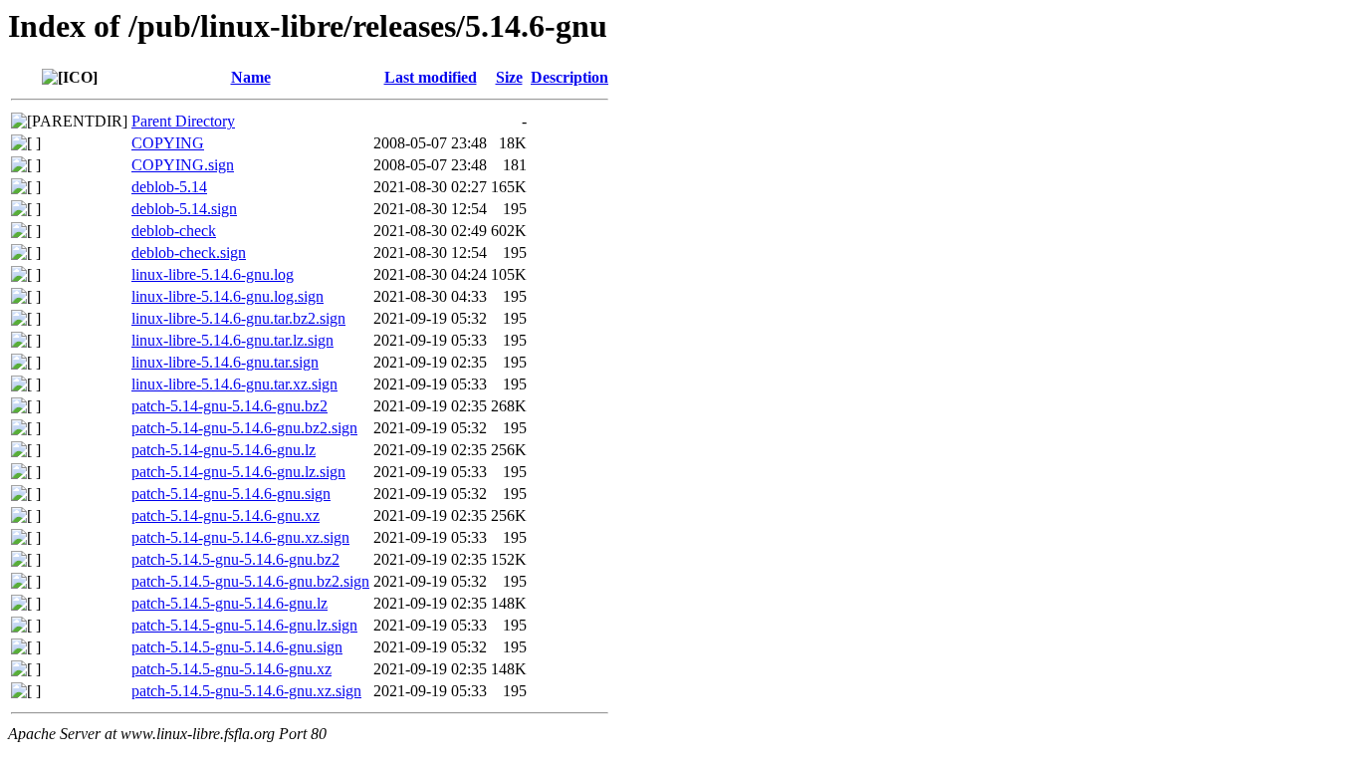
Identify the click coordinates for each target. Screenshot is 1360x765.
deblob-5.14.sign (184, 208)
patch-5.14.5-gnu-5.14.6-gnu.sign (236, 646)
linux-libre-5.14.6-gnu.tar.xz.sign (234, 384)
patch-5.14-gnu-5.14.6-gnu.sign (231, 493)
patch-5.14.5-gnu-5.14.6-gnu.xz (231, 668)
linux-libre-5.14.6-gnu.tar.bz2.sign (238, 318)
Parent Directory (183, 121)
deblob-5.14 (169, 186)
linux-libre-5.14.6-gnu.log (212, 274)
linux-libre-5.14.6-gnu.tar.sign (225, 362)
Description (569, 77)
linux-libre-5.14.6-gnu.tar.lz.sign (232, 340)
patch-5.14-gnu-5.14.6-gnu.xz (225, 515)
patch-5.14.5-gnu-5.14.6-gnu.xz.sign (246, 690)
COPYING (167, 142)
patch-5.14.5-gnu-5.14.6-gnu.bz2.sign (250, 581)
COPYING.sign (182, 164)
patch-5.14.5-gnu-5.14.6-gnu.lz (229, 603)
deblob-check (173, 230)
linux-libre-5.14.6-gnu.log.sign (227, 296)
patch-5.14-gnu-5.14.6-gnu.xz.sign (240, 537)
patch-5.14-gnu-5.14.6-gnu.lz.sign (238, 471)
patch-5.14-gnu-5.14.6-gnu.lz (223, 449)
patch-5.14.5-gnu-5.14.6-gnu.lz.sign (244, 625)
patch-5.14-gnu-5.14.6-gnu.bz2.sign (244, 427)
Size (509, 77)
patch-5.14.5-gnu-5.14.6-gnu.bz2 (235, 559)
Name (251, 77)
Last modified (430, 77)
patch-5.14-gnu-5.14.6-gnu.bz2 (229, 405)
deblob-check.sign (188, 252)
